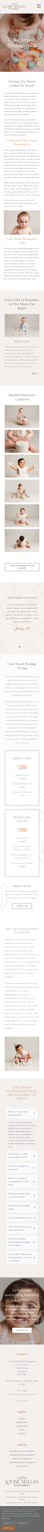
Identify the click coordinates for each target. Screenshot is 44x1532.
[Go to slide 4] (29, 647)
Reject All (8, 1523)
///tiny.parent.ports (22, 1401)
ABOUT (22, 1419)
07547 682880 (22, 1391)
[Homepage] (14, 6)
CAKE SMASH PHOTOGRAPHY (22, 1463)
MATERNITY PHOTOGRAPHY (22, 1451)
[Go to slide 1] (15, 647)
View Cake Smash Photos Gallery (22, 567)
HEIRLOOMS (22, 1426)
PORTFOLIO (22, 1466)
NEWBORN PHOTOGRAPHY (22, 1455)
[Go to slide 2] (20, 647)
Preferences (22, 1523)
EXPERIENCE (22, 1422)
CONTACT (22, 1434)
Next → (35, 374)
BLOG (22, 1430)
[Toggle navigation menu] (39, 6)
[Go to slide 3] (24, 647)
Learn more (6, 1518)
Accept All (8, 1528)
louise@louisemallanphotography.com (22, 1394)
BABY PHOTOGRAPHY (22, 1459)
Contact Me (22, 906)
